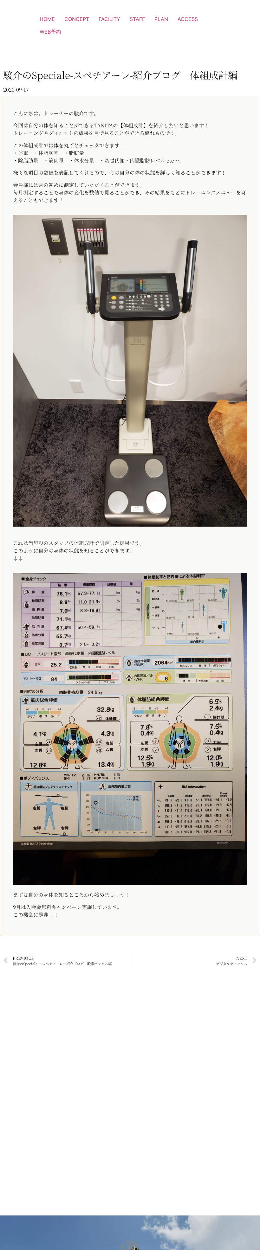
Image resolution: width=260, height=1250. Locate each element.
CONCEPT (76, 19)
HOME (47, 19)
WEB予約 (50, 32)
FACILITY (109, 19)
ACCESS (188, 19)
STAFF (137, 19)
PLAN (161, 19)
